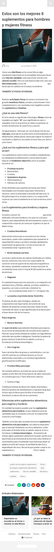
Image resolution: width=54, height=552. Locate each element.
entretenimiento (24, 534)
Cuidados (13, 476)
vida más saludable (29, 471)
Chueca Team (15, 66)
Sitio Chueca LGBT (27, 3)
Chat (43, 534)
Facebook (28, 537)
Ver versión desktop (28, 546)
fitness (42, 464)
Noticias (12, 534)
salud (42, 468)
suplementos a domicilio (36, 83)
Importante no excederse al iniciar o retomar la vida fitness (14, 521)
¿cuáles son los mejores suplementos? (23, 464)
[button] (3, 3)
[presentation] (47, 513)
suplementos (14, 471)
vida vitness (44, 471)
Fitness (22, 476)
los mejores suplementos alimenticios (23, 468)
